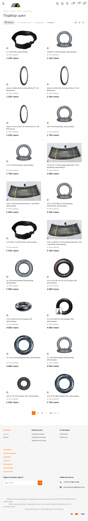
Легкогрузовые (9, 453)
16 (51, 413)
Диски (6, 437)
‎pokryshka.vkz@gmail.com (74, 487)
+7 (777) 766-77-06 (71, 482)
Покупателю (37, 430)
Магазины (64, 434)
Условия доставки (39, 437)
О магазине (65, 430)
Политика (63, 437)
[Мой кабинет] (67, 4)
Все (55, 413)
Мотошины (7, 464)
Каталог (7, 430)
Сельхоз (6, 461)
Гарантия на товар (39, 440)
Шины (5, 434)
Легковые (7, 450)
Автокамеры (8, 468)
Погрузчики (8, 472)
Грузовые (7, 457)
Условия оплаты (38, 434)
